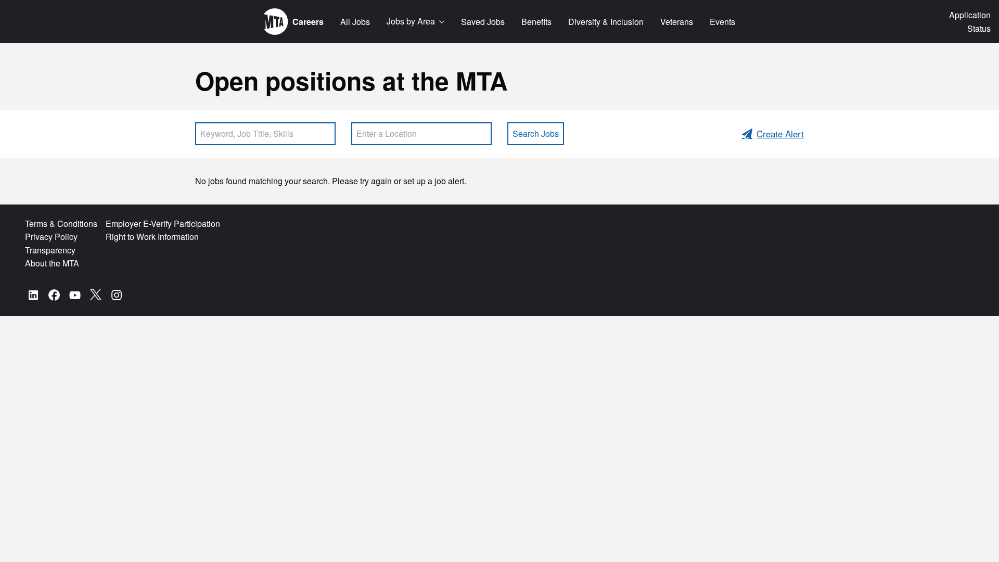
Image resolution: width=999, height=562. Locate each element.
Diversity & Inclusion (606, 22)
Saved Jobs (483, 22)
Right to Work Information (152, 236)
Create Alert (780, 133)
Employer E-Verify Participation (163, 223)
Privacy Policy (51, 236)
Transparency (50, 250)
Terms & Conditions (61, 223)
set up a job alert (433, 181)
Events (722, 22)
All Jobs (355, 22)
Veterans (676, 22)
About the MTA (52, 263)
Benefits (536, 22)
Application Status (970, 21)
